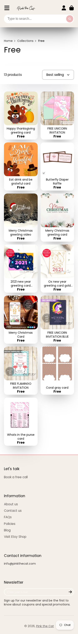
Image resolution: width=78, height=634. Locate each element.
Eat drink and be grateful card (21, 166)
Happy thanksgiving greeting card (21, 115)
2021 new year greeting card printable (21, 269)
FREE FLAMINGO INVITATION (21, 371)
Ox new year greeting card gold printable (57, 269)
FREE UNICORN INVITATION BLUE (57, 320)
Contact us (13, 510)
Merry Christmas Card (21, 320)
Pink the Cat (45, 626)
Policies (9, 524)
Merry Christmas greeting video (21, 217)
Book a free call (16, 477)
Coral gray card (57, 371)
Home (8, 41)
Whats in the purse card (21, 422)
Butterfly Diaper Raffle (57, 166)
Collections (25, 41)
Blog (7, 530)
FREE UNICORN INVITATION (57, 115)
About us (11, 504)
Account (63, 7)
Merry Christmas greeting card (57, 217)
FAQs (8, 517)
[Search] (69, 18)
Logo (26, 8)
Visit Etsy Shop (15, 536)
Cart (71, 7)
